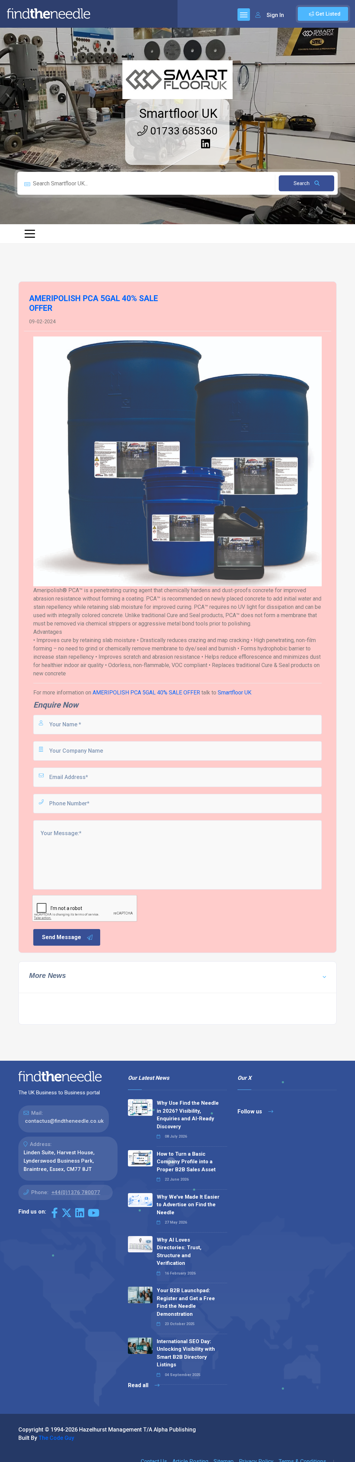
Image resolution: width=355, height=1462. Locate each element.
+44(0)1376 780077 (75, 1192)
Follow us (250, 1111)
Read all (139, 1385)
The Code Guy (56, 1438)
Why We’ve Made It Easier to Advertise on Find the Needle (188, 1205)
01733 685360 (182, 131)
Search (302, 183)
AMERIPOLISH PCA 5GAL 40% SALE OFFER (146, 692)
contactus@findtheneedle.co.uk (64, 1121)
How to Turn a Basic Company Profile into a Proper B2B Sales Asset (186, 1162)
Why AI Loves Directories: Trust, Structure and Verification (179, 1252)
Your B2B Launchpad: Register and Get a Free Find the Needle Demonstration (186, 1302)
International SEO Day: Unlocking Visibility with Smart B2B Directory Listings (186, 1353)
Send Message (61, 937)
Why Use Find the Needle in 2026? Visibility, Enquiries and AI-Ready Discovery (188, 1115)
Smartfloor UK (178, 113)
